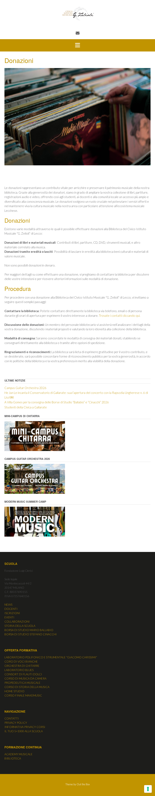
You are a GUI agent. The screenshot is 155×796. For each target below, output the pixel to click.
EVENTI (9, 617)
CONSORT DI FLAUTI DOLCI (23, 674)
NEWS (8, 604)
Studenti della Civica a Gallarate (25, 407)
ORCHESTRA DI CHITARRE (21, 665)
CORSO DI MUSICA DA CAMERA (25, 678)
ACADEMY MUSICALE (18, 754)
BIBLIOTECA (12, 758)
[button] (77, 45)
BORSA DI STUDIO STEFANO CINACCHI (30, 634)
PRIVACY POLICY (15, 722)
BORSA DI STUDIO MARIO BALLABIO (28, 630)
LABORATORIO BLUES (19, 670)
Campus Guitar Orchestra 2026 (25, 388)
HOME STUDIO (14, 691)
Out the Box (83, 784)
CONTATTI (11, 718)
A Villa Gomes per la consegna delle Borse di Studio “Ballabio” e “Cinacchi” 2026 (56, 402)
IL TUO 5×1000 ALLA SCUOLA (23, 731)
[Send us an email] (78, 33)
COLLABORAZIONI (17, 621)
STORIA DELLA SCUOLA (19, 625)
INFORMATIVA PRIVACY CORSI (24, 727)
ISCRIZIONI (12, 613)
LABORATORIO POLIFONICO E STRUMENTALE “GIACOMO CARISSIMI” (50, 657)
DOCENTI (11, 608)
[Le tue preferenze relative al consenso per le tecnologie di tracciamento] (148, 789)
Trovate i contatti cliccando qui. (119, 315)
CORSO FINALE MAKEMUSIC (23, 695)
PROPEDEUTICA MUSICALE (22, 682)
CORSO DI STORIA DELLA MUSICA (26, 687)
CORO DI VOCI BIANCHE (21, 661)
